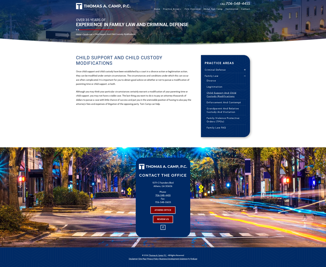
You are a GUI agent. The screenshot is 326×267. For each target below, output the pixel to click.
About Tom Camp (213, 9)
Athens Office (163, 210)
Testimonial (231, 9)
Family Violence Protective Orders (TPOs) (223, 120)
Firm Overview (193, 9)
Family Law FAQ (216, 127)
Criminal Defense (215, 69)
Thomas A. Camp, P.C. (158, 255)
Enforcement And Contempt (224, 102)
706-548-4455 (238, 3)
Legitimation (214, 86)
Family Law (211, 76)
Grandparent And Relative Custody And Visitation (223, 110)
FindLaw (194, 259)
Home (157, 9)
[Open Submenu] (245, 70)
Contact (245, 9)
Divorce (211, 80)
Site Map (142, 259)
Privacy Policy (153, 259)
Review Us (163, 219)
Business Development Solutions (174, 259)
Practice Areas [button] (171, 9)
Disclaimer (133, 259)
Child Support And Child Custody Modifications (221, 95)
